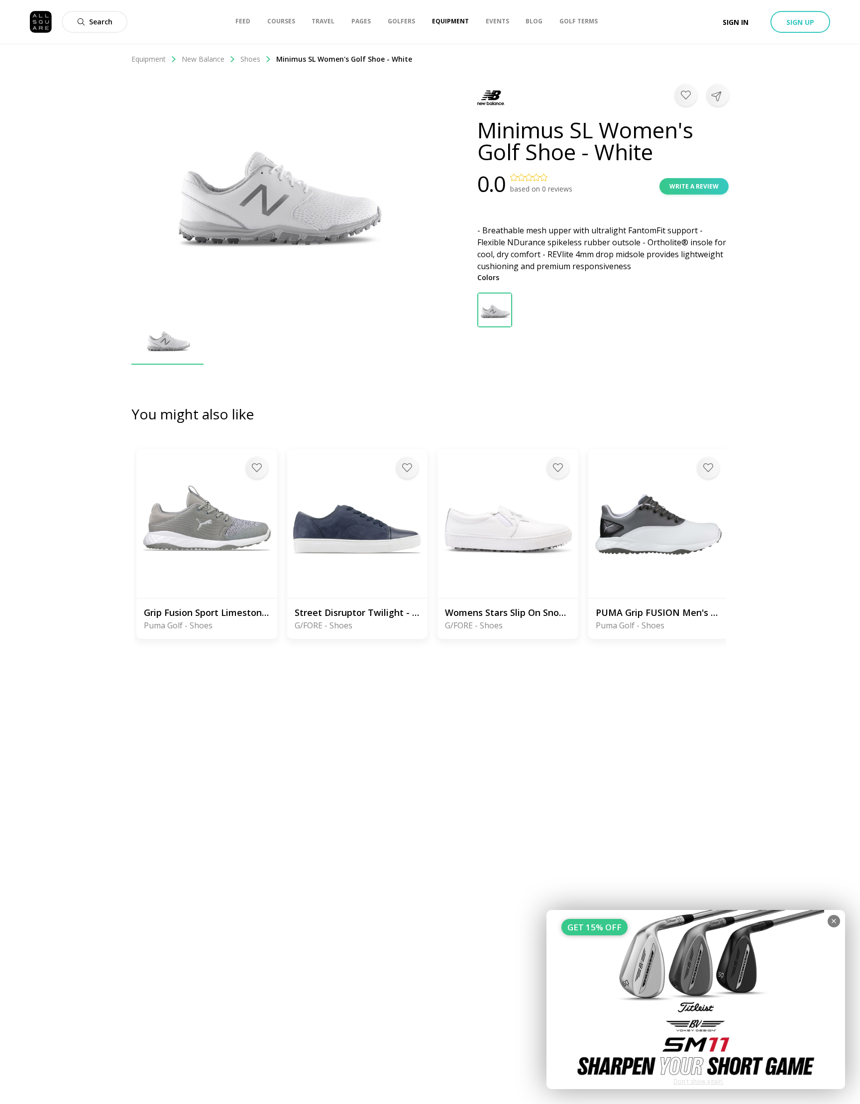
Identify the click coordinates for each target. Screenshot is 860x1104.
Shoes (250, 59)
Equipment (148, 59)
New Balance (203, 59)
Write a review (694, 186)
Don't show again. (698, 1081)
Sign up (800, 22)
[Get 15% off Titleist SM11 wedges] (695, 999)
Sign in (736, 22)
